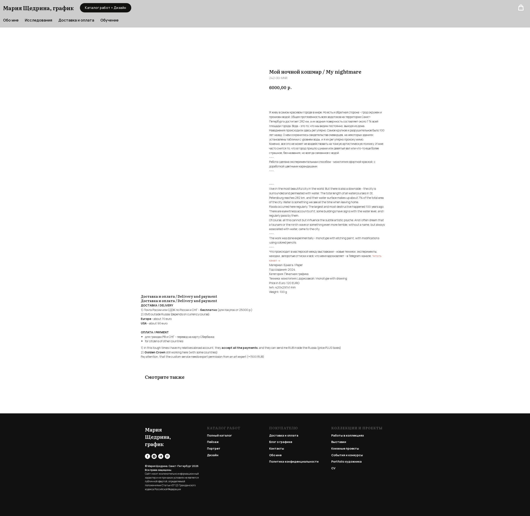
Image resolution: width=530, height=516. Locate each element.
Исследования (38, 20)
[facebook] (147, 456)
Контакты (276, 448)
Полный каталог (219, 435)
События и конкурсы (347, 455)
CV (333, 468)
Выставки (338, 442)
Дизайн (212, 455)
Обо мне (275, 455)
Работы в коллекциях (347, 435)
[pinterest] (167, 456)
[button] (521, 8)
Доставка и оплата (76, 20)
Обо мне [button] (11, 20)
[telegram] (160, 456)
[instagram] (154, 456)
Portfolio (337, 461)
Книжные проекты (345, 448)
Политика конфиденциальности (294, 461)
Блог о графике (280, 442)
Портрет (213, 448)
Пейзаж (213, 442)
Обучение (109, 20)
